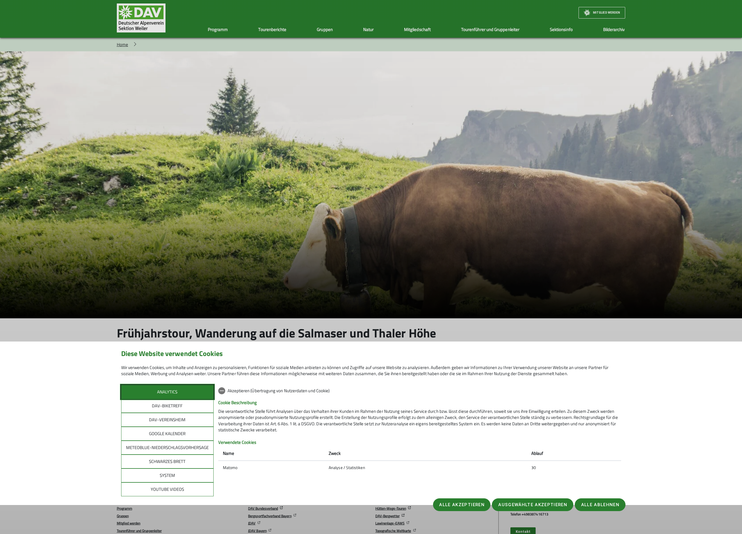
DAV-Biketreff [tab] (167, 405)
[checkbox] (419, 391)
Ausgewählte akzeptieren (532, 504)
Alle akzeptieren (461, 504)
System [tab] (167, 475)
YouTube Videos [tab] (167, 489)
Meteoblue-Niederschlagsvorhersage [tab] (167, 447)
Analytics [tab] (167, 391)
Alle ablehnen (600, 504)
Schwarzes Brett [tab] (167, 461)
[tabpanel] (419, 430)
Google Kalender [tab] (167, 433)
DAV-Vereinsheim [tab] (167, 419)
